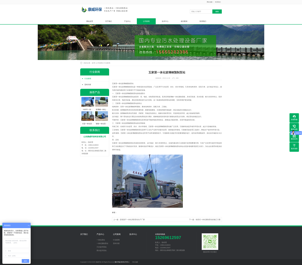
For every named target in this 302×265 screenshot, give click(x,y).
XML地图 (135, 262)
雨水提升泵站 (102, 250)
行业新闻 (107, 63)
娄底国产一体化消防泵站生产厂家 (132, 219)
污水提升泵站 (102, 247)
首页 (93, 63)
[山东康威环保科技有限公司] (104, 9)
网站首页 (89, 21)
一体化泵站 (101, 240)
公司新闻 (146, 21)
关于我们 (108, 21)
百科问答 (87, 84)
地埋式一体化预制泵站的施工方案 (208, 219)
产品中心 (127, 21)
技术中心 (165, 21)
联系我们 (218, 2)
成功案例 (184, 21)
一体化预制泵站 (102, 243)
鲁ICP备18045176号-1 (122, 262)
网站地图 (209, 2)
